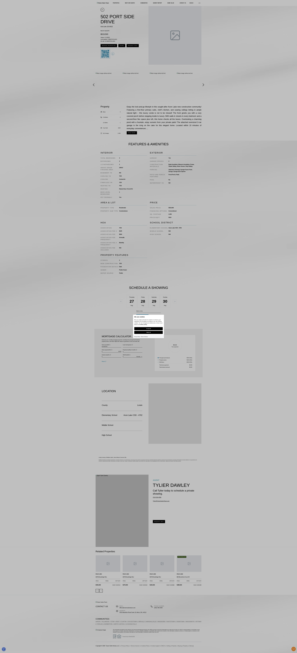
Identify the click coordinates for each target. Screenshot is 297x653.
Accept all (148, 328)
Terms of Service (144, 336)
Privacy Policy (137, 336)
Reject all (148, 332)
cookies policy (143, 324)
